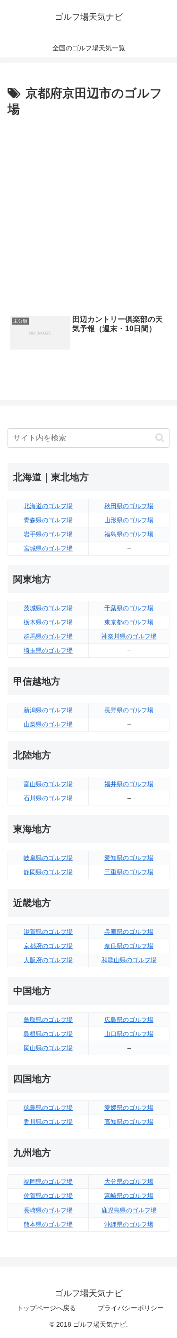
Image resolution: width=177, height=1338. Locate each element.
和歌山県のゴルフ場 (129, 960)
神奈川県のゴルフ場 (129, 636)
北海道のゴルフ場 (48, 506)
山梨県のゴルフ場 (48, 724)
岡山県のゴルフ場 (48, 1047)
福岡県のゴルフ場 (48, 1181)
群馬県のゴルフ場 (48, 636)
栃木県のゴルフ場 (48, 622)
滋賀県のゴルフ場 (48, 931)
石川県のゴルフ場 (48, 798)
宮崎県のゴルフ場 (128, 1195)
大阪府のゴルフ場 (48, 960)
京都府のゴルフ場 (48, 945)
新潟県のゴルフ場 (48, 710)
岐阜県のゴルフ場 (48, 857)
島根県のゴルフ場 (48, 1033)
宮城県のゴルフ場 (48, 548)
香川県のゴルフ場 (48, 1121)
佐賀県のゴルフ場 (48, 1195)
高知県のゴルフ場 (128, 1121)
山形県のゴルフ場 (128, 520)
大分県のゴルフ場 (128, 1181)
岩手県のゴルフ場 (48, 534)
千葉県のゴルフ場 (128, 608)
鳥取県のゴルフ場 (48, 1019)
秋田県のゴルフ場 (128, 506)
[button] (160, 437)
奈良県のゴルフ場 (128, 945)
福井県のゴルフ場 (128, 784)
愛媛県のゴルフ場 (128, 1107)
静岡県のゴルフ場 (48, 872)
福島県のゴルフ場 (128, 534)
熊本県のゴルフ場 (48, 1224)
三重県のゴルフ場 (128, 872)
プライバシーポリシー (131, 1308)
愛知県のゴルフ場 (128, 857)
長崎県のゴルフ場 (48, 1210)
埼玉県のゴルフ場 (48, 650)
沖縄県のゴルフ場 (128, 1224)
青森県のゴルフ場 (48, 520)
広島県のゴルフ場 (128, 1019)
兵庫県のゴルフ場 (128, 931)
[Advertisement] (88, 213)
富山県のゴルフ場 (48, 784)
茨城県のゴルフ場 (48, 608)
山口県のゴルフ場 (128, 1033)
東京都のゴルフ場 (128, 622)
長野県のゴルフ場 (128, 710)
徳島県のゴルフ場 (48, 1107)
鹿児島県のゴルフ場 (129, 1210)
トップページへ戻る (46, 1308)
